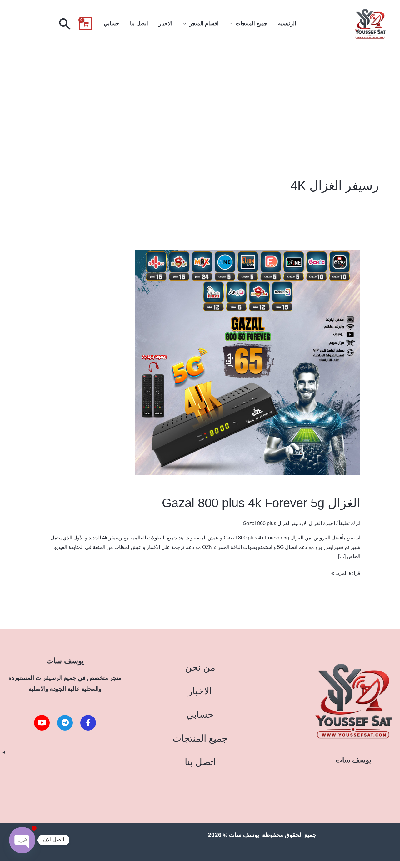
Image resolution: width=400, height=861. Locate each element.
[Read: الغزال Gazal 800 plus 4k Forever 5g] (247, 362)
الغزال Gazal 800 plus (267, 523)
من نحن (200, 667)
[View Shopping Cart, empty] (85, 23)
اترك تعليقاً (349, 523)
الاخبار (165, 24)
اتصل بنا (139, 24)
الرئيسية (287, 24)
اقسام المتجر (204, 24)
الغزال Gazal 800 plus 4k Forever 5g (261, 503)
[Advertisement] (200, 95)
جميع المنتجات (252, 24)
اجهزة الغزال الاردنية (314, 523)
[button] (65, 24)
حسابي (111, 24)
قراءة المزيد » (345, 572)
